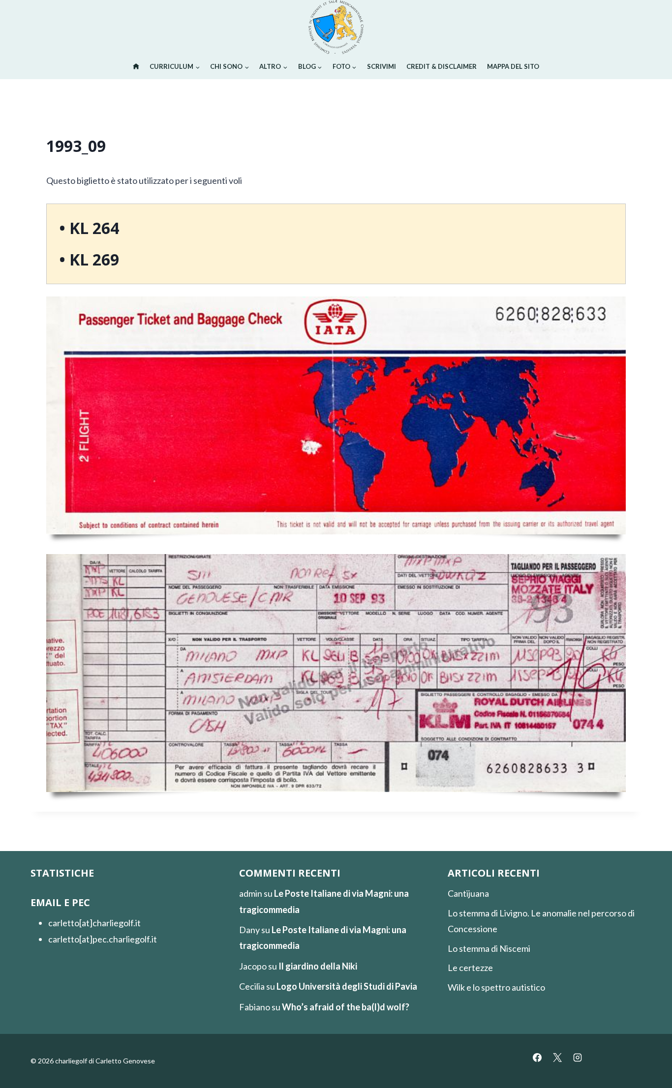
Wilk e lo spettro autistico (496, 987)
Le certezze (470, 967)
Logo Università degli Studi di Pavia (346, 986)
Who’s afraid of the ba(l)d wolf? (345, 1006)
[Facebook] (537, 1057)
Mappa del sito (513, 66)
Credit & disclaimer (441, 66)
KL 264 (94, 227)
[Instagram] (577, 1057)
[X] (557, 1057)
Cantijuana (468, 893)
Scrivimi (381, 66)
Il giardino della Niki (317, 966)
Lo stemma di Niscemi (489, 948)
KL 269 (94, 259)
